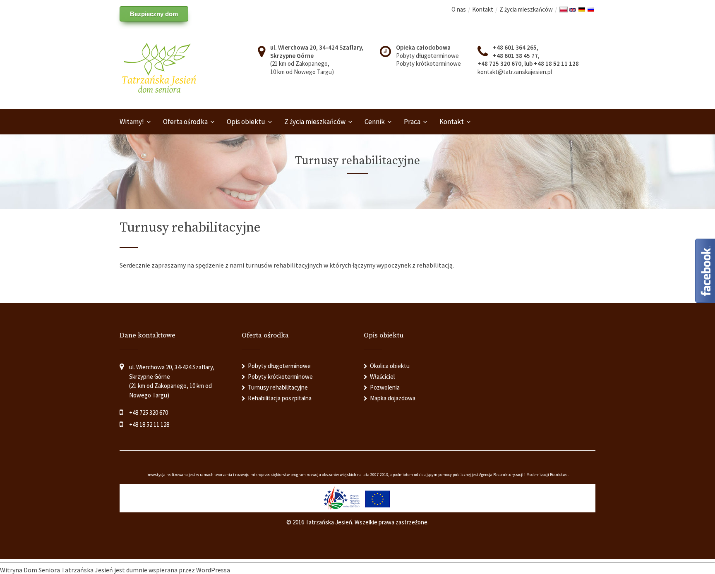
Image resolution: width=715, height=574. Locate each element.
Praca (412, 121)
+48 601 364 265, (515, 47)
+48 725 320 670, (500, 63)
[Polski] (563, 10)
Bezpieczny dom (154, 13)
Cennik (375, 121)
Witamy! (132, 121)
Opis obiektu (246, 121)
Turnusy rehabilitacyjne (278, 387)
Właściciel (382, 376)
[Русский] (590, 10)
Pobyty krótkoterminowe (428, 63)
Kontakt (482, 9)
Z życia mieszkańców (526, 9)
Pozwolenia (385, 387)
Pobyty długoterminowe (427, 56)
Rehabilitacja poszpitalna (280, 398)
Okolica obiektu (390, 366)
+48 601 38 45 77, (516, 56)
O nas (458, 9)
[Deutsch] (581, 10)
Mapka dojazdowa (392, 398)
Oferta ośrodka (185, 121)
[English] (572, 10)
